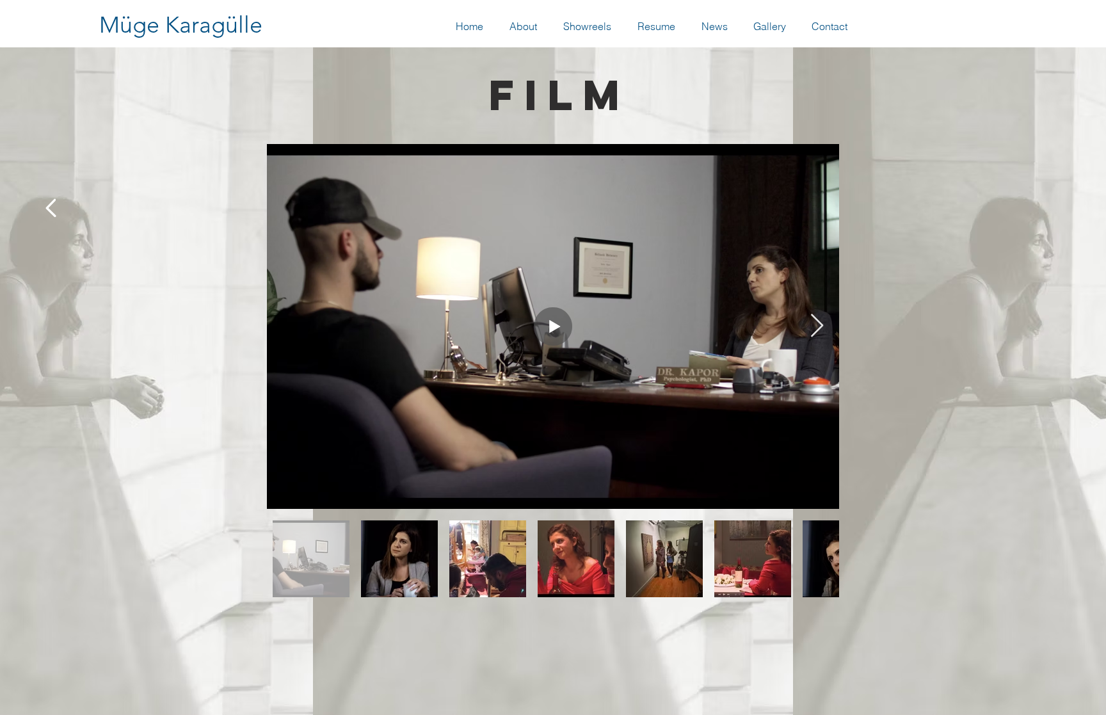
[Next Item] (817, 326)
